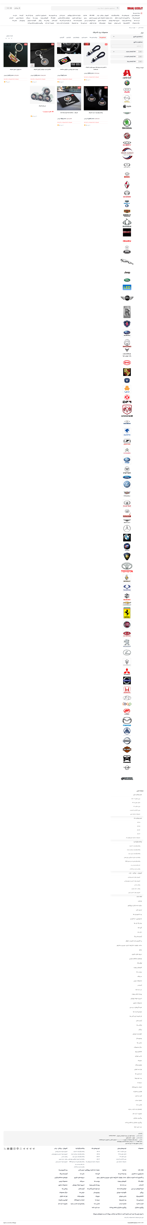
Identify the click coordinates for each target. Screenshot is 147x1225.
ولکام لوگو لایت (115, 15)
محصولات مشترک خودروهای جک (133, 838)
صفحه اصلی (141, 28)
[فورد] (127, 477)
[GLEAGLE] (127, 223)
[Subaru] (127, 333)
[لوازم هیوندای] (127, 697)
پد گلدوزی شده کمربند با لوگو (122, 18)
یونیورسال (22, 21)
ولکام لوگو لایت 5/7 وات (134, 846)
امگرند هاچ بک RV (136, 802)
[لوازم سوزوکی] (127, 596)
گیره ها (21, 15)
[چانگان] (127, 380)
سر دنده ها (137, 21)
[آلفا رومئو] (127, 83)
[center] (117, 8)
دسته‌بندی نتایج (137, 37)
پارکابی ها (46, 21)
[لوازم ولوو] (127, 680)
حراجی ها (14, 21)
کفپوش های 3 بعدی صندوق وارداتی (132, 881)
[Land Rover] (127, 280)
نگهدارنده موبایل (31, 21)
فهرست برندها (132, 28)
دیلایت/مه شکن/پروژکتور (74, 15)
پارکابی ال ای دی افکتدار (135, 869)
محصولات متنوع (102, 21)
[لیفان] (127, 711)
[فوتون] (127, 470)
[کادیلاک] (127, 494)
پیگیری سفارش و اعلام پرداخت (35, 23)
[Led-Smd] (127, 287)
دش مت (15, 15)
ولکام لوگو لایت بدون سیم (134, 854)
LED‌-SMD (91, 15)
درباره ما (139, 1083)
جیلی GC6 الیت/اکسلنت (135, 810)
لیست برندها (140, 68)
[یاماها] (127, 779)
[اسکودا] (127, 124)
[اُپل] (127, 99)
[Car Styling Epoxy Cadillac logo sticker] (69, 54)
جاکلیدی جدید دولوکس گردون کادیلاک (42, 69)
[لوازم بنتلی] (127, 521)
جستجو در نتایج (138, 42)
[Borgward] (127, 184)
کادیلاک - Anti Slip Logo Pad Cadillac (69, 113)
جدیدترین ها (84, 23)
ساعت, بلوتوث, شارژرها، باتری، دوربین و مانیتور (100, 18)
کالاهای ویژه (126, 23)
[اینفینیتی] (127, 165)
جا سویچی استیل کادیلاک (15, 69)
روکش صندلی (137, 885)
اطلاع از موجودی (47, 112)
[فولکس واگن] (127, 484)
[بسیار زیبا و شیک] (95, 53)
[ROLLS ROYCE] (127, 312)
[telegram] (33, 1149)
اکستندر (11, 18)
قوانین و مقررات (137, 1092)
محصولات (141, 1148)
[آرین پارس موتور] (127, 74)
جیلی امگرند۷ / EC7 (136, 799)
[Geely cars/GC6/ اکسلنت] (127, 203)
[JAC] (127, 250)
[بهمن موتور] (127, 353)
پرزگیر (40, 21)
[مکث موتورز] (127, 732)
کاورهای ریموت (44, 18)
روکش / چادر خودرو (136, 889)
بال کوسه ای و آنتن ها (65, 21)
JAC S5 (138, 826)
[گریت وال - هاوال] (127, 513)
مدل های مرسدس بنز (135, 865)
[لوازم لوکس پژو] (127, 643)
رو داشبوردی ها (53, 15)
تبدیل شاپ (62, 15)
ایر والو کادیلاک (42, 106)
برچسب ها (35, 18)
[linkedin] (11, 1149)
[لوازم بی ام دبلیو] (127, 537)
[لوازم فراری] (127, 613)
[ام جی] (127, 135)
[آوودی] (127, 90)
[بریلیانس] (127, 343)
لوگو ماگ (53, 18)
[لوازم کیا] (127, 634)
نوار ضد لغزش (93, 23)
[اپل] (127, 106)
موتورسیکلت (102, 23)
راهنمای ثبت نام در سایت (63, 23)
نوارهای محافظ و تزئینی (64, 18)
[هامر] (127, 759)
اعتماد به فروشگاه (137, 1087)
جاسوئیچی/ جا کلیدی (41, 15)
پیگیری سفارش (137, 1118)
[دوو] (127, 422)
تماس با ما (139, 1105)
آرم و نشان (54, 21)
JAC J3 (138, 834)
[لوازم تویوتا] (127, 567)
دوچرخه (110, 23)
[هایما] (127, 768)
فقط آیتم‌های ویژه (131, 61)
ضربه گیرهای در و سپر (90, 21)
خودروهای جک (125, 15)
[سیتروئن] (127, 451)
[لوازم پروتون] (127, 556)
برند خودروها (75, 23)
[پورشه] (127, 372)
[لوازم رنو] (127, 578)
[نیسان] (127, 741)
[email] (8, 1149)
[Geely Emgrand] (127, 213)
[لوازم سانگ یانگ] (127, 587)
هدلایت (85, 15)
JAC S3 (138, 830)
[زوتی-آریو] (127, 442)
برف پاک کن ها (29, 15)
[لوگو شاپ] (127, 704)
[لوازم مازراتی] (127, 662)
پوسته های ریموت (126, 21)
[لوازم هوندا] (127, 689)
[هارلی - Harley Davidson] (127, 749)
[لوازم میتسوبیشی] (127, 671)
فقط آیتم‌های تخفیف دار (130, 56)
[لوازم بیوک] (127, 547)
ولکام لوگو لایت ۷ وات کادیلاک (96, 113)
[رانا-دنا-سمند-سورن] (127, 432)
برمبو (85, 18)
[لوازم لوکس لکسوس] (127, 653)
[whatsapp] (20, 1149)
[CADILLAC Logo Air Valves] (42, 95)
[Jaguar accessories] (127, 262)
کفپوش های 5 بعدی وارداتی (134, 877)
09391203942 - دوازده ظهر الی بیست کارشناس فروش (122, 1136)
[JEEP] (127, 272)
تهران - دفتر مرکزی (130, 1138)
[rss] (4, 1149)
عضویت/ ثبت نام (49, 23)
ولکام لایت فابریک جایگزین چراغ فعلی (132, 857)
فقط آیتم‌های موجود (131, 51)
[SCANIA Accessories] (127, 324)
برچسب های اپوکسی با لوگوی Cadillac (69, 69)
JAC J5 (138, 822)
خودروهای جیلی (136, 15)
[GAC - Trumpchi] (127, 194)
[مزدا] (127, 721)
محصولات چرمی (20, 18)
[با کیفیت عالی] (42, 54)
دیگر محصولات (136, 23)
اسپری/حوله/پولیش (114, 21)
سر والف (28, 18)
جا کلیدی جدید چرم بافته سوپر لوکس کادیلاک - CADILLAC (95, 68)
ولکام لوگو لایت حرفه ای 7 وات (133, 850)
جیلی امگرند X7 (136, 806)
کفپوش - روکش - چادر (103, 15)
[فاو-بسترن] (127, 460)
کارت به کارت (138, 1096)
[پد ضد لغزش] (69, 98)
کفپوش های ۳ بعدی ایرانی (134, 892)
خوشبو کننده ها (78, 21)
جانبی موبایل (117, 23)
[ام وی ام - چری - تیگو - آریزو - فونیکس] (127, 143)
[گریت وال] (127, 503)
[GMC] (127, 232)
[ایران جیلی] (127, 154)
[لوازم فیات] (127, 624)
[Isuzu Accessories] (127, 241)
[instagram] (14, 1149)
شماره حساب (138, 1100)
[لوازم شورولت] (127, 603)
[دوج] (127, 411)
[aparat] (17, 1148)
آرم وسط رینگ (136, 18)
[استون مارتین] (127, 113)
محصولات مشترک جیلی (135, 814)
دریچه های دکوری (76, 18)
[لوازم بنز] (127, 528)
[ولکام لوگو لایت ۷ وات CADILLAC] (95, 98)
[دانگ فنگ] (127, 399)
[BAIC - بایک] (127, 175)
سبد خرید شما (138, 1127)
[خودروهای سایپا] (127, 389)
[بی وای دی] (127, 363)
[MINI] (127, 298)
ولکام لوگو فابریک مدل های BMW (132, 861)
